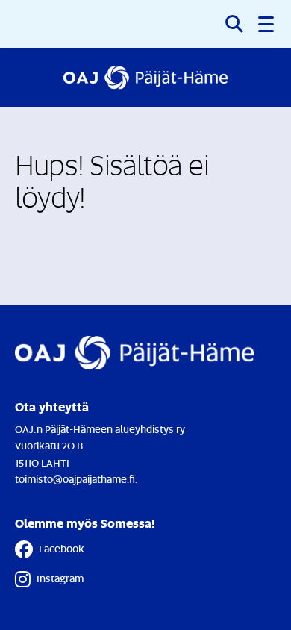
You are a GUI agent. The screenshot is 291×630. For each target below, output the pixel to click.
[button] (267, 24)
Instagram (60, 578)
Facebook (61, 548)
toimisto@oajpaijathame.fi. (76, 479)
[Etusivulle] (145, 78)
